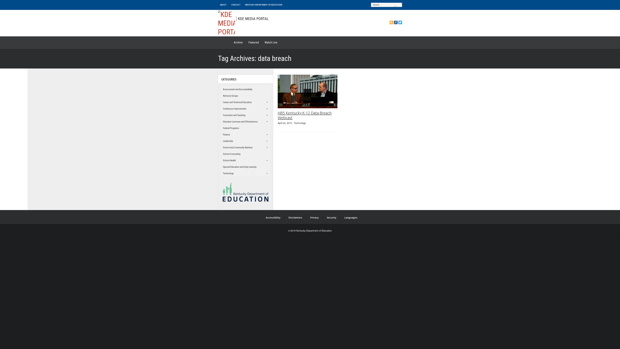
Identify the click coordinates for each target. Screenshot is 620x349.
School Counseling (231, 154)
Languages (350, 217)
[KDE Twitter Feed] (400, 22)
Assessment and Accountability (237, 89)
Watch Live (271, 42)
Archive (238, 42)
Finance (226, 134)
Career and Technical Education (237, 102)
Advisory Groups (230, 96)
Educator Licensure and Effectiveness (240, 121)
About (223, 4)
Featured (253, 42)
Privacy (314, 217)
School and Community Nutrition (238, 147)
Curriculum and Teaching (234, 115)
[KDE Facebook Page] (396, 22)
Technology (228, 173)
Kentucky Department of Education (263, 4)
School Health (229, 160)
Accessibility (273, 217)
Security (331, 217)
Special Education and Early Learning (239, 167)
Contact (235, 4)
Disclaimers (295, 217)
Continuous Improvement (234, 108)
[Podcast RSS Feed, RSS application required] (391, 22)
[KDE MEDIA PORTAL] (226, 22)
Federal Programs (231, 128)
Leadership (228, 141)
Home (224, 42)
